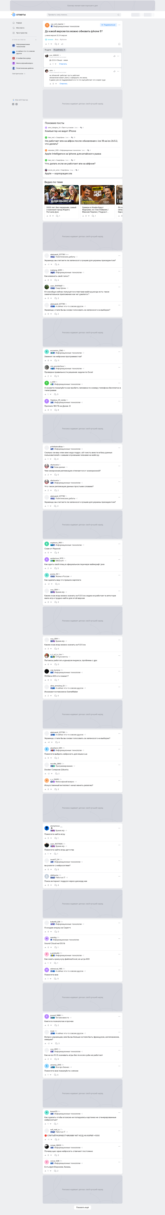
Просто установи (67, 127)
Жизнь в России (62, 576)
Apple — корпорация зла (58, 173)
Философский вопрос (65, 782)
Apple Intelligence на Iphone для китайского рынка (73, 154)
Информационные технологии (66, 26)
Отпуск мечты (62, 657)
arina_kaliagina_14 (54, 127)
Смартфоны (60, 137)
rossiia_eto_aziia (53, 170)
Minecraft (60, 561)
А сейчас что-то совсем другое (69, 306)
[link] (61, 202)
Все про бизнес (62, 1067)
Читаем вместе (62, 1018)
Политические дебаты (65, 257)
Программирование (64, 766)
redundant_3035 (53, 150)
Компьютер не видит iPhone (60, 131)
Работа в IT (60, 878)
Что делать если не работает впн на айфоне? (70, 164)
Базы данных (59, 467)
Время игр (60, 592)
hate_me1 (51, 137)
